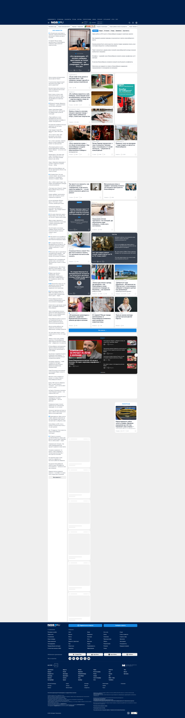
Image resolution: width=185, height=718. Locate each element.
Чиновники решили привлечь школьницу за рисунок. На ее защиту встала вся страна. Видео (114, 350)
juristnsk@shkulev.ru (81, 565)
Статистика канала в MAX (54, 509)
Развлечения (107, 504)
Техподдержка (51, 504)
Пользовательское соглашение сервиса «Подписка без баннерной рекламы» (109, 570)
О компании (51, 497)
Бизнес (70, 495)
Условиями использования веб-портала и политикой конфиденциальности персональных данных (113, 561)
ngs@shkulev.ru (63, 564)
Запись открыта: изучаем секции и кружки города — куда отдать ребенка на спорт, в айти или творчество (79, 113)
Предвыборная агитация (54, 506)
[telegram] (70, 519)
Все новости (57, 30)
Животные (71, 506)
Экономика (123, 502)
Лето (88, 499)
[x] (85, 519)
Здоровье (71, 509)
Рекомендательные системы (99, 568)
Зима (88, 492)
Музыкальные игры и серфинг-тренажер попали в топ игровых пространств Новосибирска (114, 186)
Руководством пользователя (99, 559)
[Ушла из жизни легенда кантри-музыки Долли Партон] (126, 304)
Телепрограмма (87, 19)
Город (70, 499)
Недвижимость (52, 19)
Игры (113, 19)
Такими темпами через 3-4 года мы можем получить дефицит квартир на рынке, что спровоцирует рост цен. (79, 211)
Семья (105, 509)
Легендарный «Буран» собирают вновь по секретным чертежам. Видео (114, 341)
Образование (90, 509)
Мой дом (89, 502)
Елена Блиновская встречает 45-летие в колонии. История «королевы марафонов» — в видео (85, 362)
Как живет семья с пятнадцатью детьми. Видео (114, 365)
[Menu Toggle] (48, 23)
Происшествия (107, 499)
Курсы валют (106, 19)
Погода (74, 19)
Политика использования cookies (100, 566)
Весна (70, 497)
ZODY (117, 19)
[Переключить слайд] (136, 355)
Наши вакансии (52, 502)
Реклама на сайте (52, 492)
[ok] (77, 519)
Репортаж (126, 404)
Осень (105, 495)
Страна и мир (123, 497)
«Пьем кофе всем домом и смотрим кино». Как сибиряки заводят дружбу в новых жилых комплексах (79, 79)
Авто (70, 492)
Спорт (121, 492)
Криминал (89, 495)
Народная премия (124, 506)
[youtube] (88, 519)
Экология (122, 499)
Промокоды (60, 19)
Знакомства (68, 19)
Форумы (79, 19)
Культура (89, 497)
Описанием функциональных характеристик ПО (103, 560)
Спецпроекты (123, 504)
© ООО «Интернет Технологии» (54, 573)
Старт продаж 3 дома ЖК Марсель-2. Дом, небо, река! (56, 130)
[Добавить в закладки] (89, 70)
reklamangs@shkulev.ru (98, 554)
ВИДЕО (102, 338)
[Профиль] (136, 23)
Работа (105, 502)
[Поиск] (129, 23)
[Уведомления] (133, 23)
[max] (81, 519)
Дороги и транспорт (74, 502)
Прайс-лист (51, 495)
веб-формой (71, 566)
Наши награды (51, 499)
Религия (106, 506)
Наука (88, 504)
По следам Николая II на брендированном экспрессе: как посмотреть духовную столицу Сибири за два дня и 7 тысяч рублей (79, 275)
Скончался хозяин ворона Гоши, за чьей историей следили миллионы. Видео (113, 357)
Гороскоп (99, 19)
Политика (106, 497)
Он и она (106, 492)
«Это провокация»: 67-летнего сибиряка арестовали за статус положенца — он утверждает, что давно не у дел (79, 61)
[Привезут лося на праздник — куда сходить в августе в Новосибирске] (126, 132)
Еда (69, 504)
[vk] (73, 519)
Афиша (94, 19)
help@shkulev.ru (57, 566)
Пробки (93, 22)
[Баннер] (90, 26)
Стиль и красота (124, 495)
